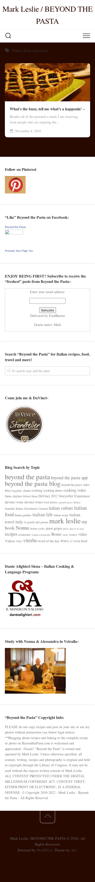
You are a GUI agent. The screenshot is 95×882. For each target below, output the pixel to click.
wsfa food (80, 541)
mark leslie (65, 520)
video (82, 534)
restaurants (24, 534)
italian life (42, 514)
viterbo (30, 540)
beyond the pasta (27, 476)
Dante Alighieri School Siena (21, 496)
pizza (66, 528)
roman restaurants (41, 534)
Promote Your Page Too (19, 250)
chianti (26, 490)
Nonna (22, 527)
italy (19, 521)
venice (73, 534)
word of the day (48, 541)
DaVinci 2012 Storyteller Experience (64, 496)
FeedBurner (57, 315)
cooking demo (53, 490)
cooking (36, 490)
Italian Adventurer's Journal (32, 508)
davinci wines (33, 502)
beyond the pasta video (75, 484)
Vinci (19, 541)
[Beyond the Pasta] (14, 233)
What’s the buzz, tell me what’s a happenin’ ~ (47, 109)
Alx (73, 849)
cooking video (75, 490)
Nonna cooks (37, 528)
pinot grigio (54, 528)
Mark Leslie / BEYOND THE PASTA (47, 14)
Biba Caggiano (13, 490)
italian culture (61, 508)
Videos (10, 540)
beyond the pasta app (69, 477)
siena (65, 534)
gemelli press (66, 502)
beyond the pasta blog (32, 483)
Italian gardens (23, 515)
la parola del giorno (36, 522)
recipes (11, 534)
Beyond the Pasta (15, 227)
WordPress (45, 849)
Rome (56, 534)
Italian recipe (61, 515)
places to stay (77, 528)
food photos (51, 502)
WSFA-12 (66, 541)
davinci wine (14, 501)
